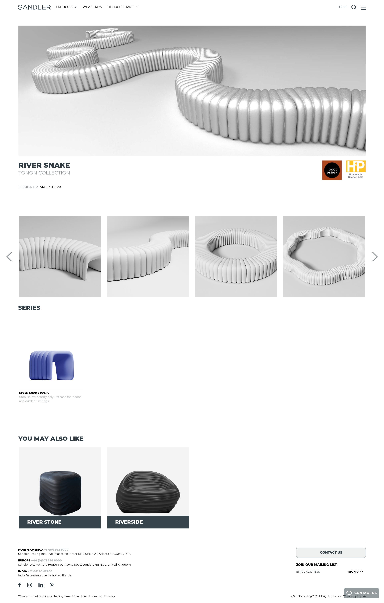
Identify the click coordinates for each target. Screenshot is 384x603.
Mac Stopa (50, 187)
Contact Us (365, 593)
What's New (92, 7)
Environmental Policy (102, 596)
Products (64, 7)
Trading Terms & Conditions (70, 596)
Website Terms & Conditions (35, 596)
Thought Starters (123, 7)
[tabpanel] (192, 91)
